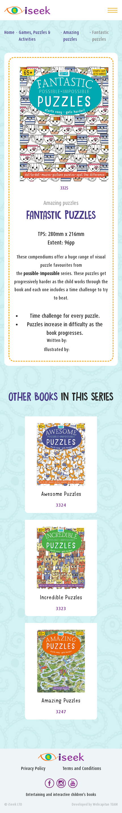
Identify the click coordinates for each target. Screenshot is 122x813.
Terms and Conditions (81, 768)
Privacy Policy (33, 768)
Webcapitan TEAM (105, 804)
